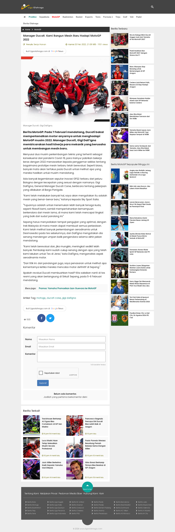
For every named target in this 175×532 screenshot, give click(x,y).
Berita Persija (99, 505)
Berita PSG (76, 513)
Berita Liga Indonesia (57, 513)
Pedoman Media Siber (70, 493)
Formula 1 (108, 17)
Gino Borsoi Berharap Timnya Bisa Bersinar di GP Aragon (95, 465)
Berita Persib (98, 502)
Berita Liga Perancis (57, 510)
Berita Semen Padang (102, 507)
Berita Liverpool (78, 507)
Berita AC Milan (122, 510)
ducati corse (54, 297)
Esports (89, 17)
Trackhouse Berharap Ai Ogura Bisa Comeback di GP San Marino (52, 422)
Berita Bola (31, 502)
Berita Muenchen (145, 505)
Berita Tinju (31, 510)
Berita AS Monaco (123, 513)
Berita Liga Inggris (56, 502)
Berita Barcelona (122, 502)
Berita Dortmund (122, 507)
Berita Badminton (34, 507)
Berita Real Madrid (123, 505)
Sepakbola (44, 17)
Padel (139, 17)
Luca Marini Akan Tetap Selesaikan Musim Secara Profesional (50, 444)
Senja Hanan (40, 44)
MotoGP (56, 17)
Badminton (68, 17)
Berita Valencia (144, 507)
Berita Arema (99, 510)
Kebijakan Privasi (48, 493)
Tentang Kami (32, 493)
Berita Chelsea (77, 510)
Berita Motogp (33, 505)
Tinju (118, 17)
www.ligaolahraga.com (91, 528)
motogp (41, 297)
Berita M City (143, 513)
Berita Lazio (142, 502)
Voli (131, 17)
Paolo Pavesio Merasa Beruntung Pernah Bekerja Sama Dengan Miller (95, 444)
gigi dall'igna (69, 297)
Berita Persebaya (100, 513)
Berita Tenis (31, 513)
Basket (79, 17)
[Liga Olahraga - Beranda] (32, 7)
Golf (125, 17)
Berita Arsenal (77, 505)
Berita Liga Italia (55, 505)
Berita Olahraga (30, 23)
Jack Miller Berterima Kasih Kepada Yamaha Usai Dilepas (52, 465)
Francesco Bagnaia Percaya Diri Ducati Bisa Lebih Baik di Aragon (94, 422)
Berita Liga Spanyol (56, 507)
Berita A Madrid (144, 510)
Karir (101, 493)
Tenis (97, 17)
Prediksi (33, 17)
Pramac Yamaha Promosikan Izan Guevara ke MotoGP (67, 288)
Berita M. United (78, 502)
